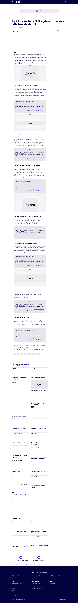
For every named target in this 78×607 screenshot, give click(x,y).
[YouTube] (52, 575)
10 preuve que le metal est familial (38, 377)
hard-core (38, 353)
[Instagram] (13, 575)
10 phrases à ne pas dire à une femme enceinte (20, 429)
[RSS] (65, 575)
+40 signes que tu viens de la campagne (39, 545)
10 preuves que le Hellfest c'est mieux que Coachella (20, 378)
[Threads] (32, 575)
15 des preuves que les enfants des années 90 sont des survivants (38, 457)
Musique (17, 27)
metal (22, 353)
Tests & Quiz (29, 1)
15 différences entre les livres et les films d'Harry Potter (19, 470)
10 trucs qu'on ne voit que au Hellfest (20, 392)
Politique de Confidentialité (37, 585)
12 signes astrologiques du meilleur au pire (39, 532)
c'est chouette (38, 54)
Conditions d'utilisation (36, 583)
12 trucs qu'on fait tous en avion (19, 443)
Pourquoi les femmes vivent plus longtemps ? (38, 486)
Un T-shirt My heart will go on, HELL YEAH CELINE (35, 405)
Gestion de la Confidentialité (37, 588)
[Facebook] (19, 575)
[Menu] (12, 2)
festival (19, 353)
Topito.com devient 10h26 (16, 583)
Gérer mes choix (29, 110)
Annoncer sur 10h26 (53, 583)
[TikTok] (45, 575)
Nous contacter (14, 595)
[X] (26, 575)
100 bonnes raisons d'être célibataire (20, 485)
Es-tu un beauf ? (15, 546)
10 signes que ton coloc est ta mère (39, 560)
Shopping (35, 1)
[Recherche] (65, 2)
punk (15, 353)
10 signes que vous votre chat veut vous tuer (38, 429)
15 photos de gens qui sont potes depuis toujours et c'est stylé (38, 472)
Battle (41, 1)
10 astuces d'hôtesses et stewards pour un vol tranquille (39, 443)
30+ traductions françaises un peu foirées (19, 532)
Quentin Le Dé (26, 27)
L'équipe (13, 588)
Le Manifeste (14, 593)
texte (25, 353)
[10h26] (18, 1)
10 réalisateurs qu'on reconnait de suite (21, 560)
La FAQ (13, 590)
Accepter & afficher (39, 110)
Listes (23, 1)
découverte (29, 353)
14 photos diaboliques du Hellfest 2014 (39, 390)
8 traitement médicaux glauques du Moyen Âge (19, 456)
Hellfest (17, 54)
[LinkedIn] (59, 575)
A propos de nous (15, 585)
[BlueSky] (39, 575)
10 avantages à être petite (17, 518)
